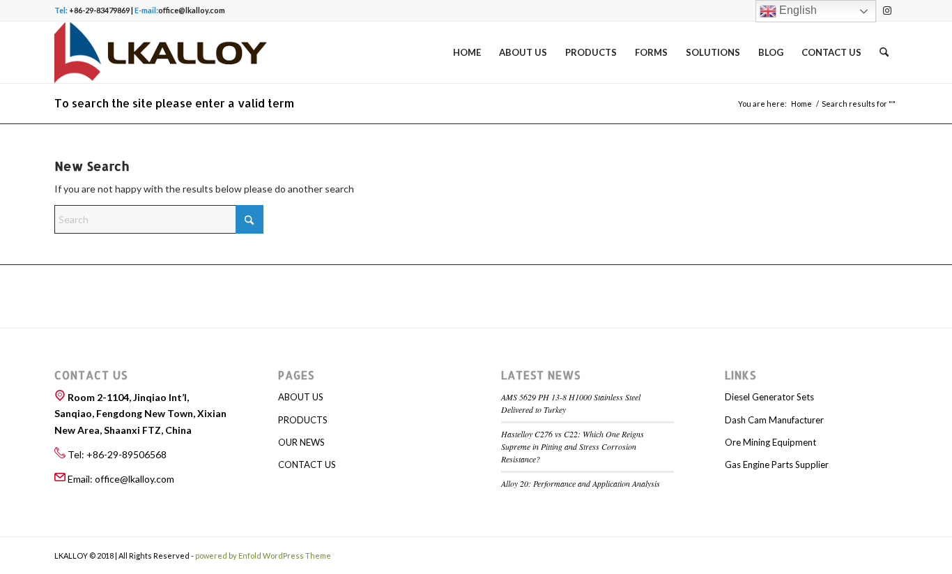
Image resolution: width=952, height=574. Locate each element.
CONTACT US (307, 464)
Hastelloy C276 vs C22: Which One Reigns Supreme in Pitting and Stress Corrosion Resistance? (572, 446)
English (796, 10)
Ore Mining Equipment (770, 442)
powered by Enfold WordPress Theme (263, 555)
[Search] (884, 52)
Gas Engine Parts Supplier (777, 464)
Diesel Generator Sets (769, 396)
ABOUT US (300, 396)
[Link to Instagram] (887, 10)
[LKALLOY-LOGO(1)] (160, 52)
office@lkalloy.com (191, 10)
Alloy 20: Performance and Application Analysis (580, 483)
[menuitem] (467, 52)
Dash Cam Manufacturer (774, 419)
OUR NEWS (301, 442)
